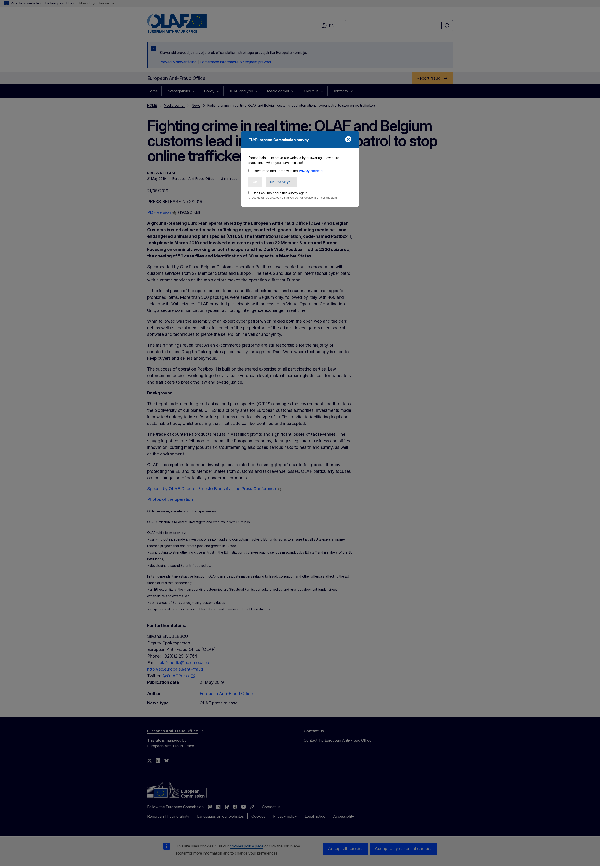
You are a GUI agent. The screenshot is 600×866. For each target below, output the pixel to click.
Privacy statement (312, 170)
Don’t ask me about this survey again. (280, 192)
